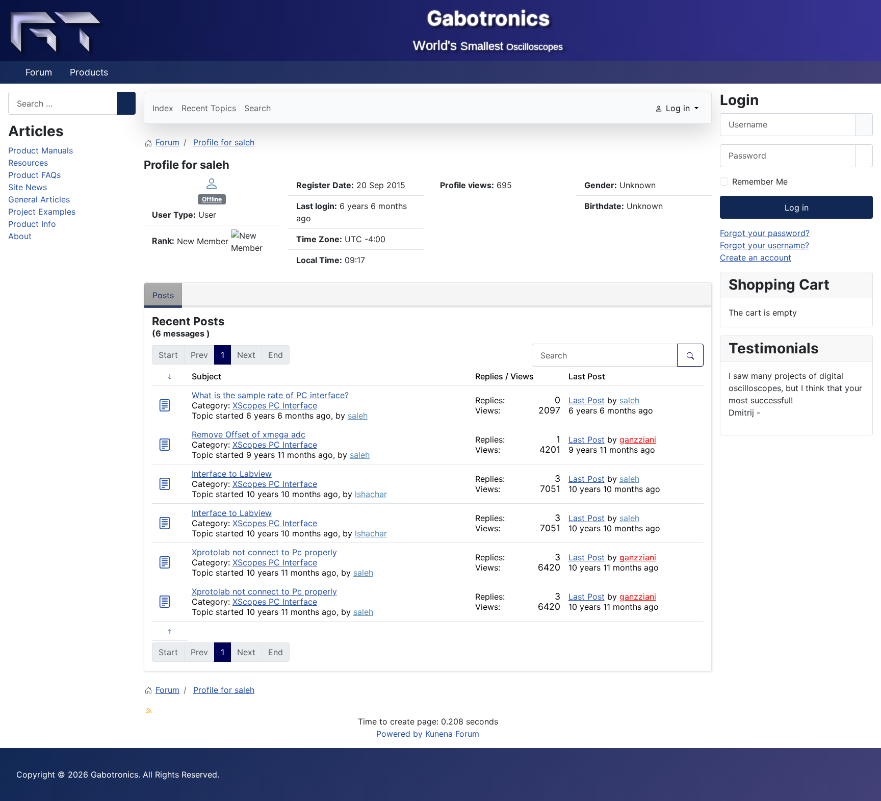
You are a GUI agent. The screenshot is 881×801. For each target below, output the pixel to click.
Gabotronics (488, 18)
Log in (797, 207)
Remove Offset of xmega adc (248, 434)
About (20, 236)
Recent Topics (209, 108)
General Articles (39, 199)
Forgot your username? (764, 245)
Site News (27, 187)
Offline (212, 199)
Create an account (755, 257)
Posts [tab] (163, 295)
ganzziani (637, 439)
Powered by (399, 734)
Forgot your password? (765, 233)
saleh (358, 415)
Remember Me (760, 181)
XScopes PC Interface (274, 405)
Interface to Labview (232, 474)
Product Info (32, 224)
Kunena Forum (452, 734)
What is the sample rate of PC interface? (270, 395)
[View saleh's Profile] (211, 183)
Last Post (586, 400)
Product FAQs (34, 175)
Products (89, 72)
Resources (28, 163)
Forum (38, 72)
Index (162, 108)
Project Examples (41, 211)
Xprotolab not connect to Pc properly (264, 552)
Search (257, 108)
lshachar (371, 494)
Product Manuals (40, 150)
